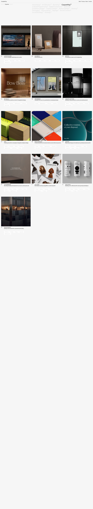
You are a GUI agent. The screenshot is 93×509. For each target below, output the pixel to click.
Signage (55, 10)
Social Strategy (38, 12)
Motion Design (64, 8)
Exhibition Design (38, 8)
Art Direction (47, 5)
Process (83, 1)
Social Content (65, 10)
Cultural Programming (40, 7)
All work (2, 4)
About (86, 1)
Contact (90, 1)
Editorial (67, 7)
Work (80, 1)
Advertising (36, 5)
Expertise (7, 4)
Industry (11, 4)
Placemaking (46, 10)
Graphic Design (52, 8)
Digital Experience (56, 7)
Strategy (48, 12)
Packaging (36, 10)
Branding (57, 5)
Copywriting (67, 5)
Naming (74, 8)
